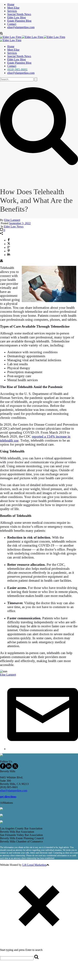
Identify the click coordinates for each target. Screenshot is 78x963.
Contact (11, 24)
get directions (8, 796)
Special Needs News (19, 14)
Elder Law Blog (16, 17)
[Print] (1, 261)
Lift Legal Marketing (34, 864)
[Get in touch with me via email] (42, 748)
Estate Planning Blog (19, 20)
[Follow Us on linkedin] (9, 768)
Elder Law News (13, 226)
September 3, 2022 (20, 223)
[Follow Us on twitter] (15, 768)
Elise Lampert (12, 220)
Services (12, 10)
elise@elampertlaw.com (20, 27)
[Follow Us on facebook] (3, 768)
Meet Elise (13, 7)
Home (10, 4)
